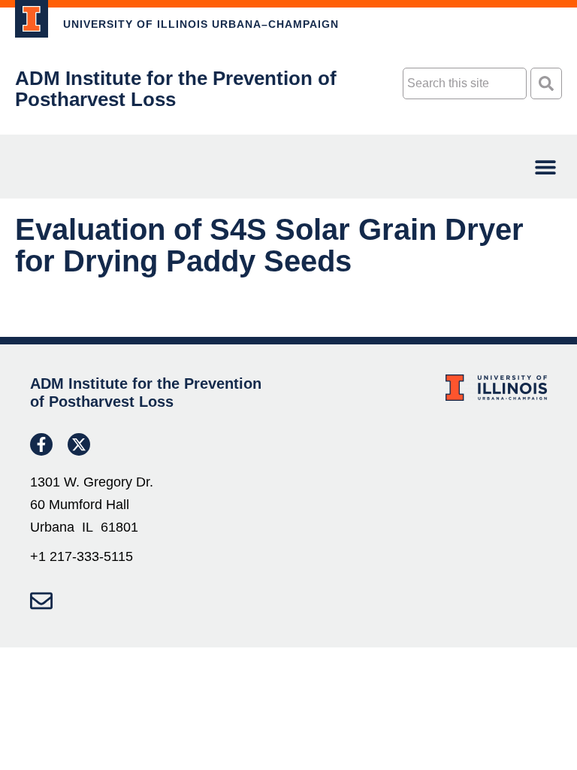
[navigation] (545, 166)
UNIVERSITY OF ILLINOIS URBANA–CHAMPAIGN (201, 24)
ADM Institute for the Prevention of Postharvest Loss (176, 89)
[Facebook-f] (41, 444)
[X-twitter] (79, 444)
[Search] (546, 83)
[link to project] (31, 19)
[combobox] (465, 83)
